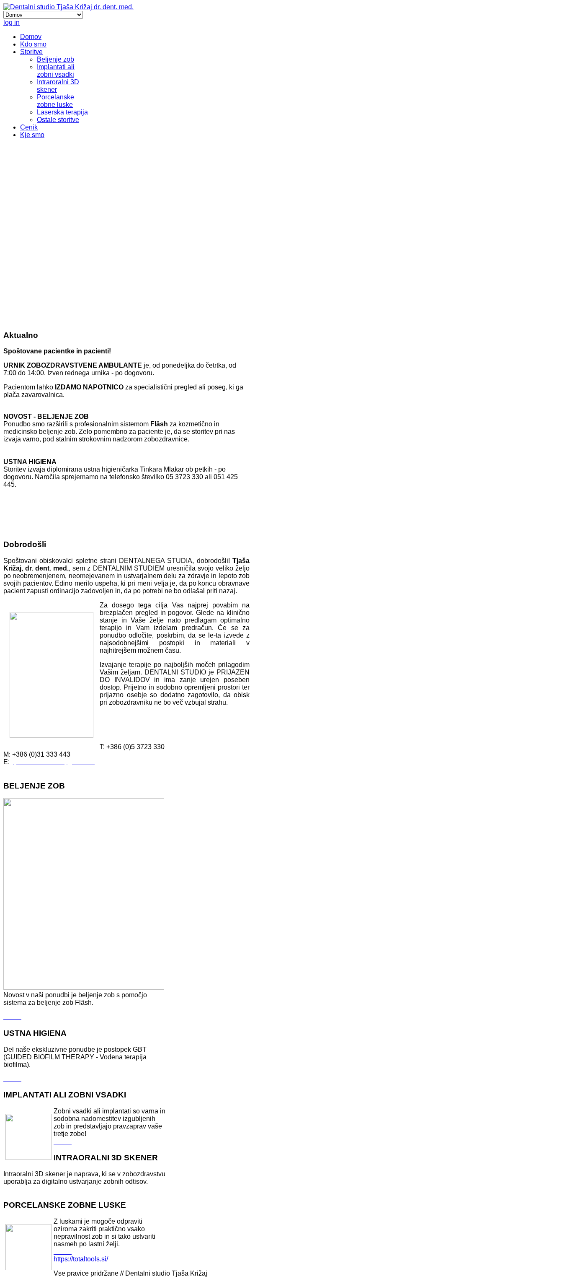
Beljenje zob (55, 59)
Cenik (29, 127)
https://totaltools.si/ (81, 1259)
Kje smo (32, 134)
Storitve (31, 51)
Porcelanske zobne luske (55, 100)
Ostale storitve (58, 119)
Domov (30, 36)
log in (11, 22)
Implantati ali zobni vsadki (56, 70)
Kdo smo (33, 44)
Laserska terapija (62, 112)
